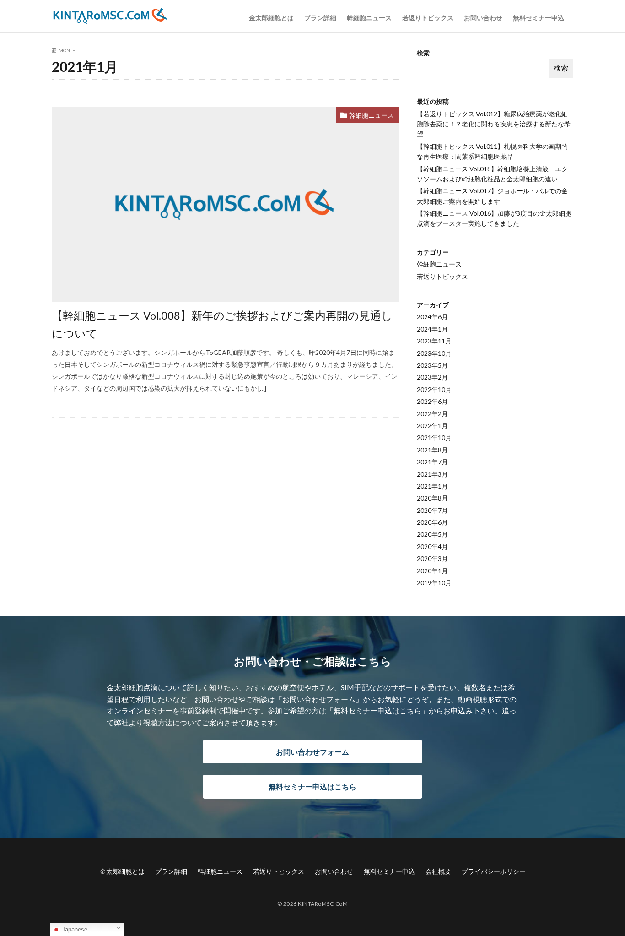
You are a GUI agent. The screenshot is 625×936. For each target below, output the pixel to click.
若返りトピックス (427, 18)
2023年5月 (432, 365)
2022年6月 (432, 401)
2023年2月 (432, 377)
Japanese (73, 929)
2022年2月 (432, 414)
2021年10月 (434, 437)
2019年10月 (434, 583)
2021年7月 (432, 462)
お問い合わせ (483, 18)
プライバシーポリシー (494, 871)
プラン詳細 (320, 18)
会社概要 (438, 871)
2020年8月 (432, 498)
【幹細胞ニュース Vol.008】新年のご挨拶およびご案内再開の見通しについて (222, 324)
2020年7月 (432, 510)
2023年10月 (434, 353)
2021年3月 (432, 474)
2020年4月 (432, 546)
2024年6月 (432, 317)
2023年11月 (434, 341)
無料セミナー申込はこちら (312, 786)
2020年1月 (432, 571)
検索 (423, 53)
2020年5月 (432, 534)
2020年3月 (432, 558)
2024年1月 (432, 329)
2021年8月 (432, 450)
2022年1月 (432, 426)
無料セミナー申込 (538, 18)
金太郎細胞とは (271, 18)
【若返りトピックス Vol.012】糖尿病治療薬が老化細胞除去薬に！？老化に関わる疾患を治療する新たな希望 (494, 124)
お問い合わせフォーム (312, 751)
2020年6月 (432, 522)
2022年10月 (434, 389)
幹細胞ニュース (369, 18)
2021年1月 (432, 486)
